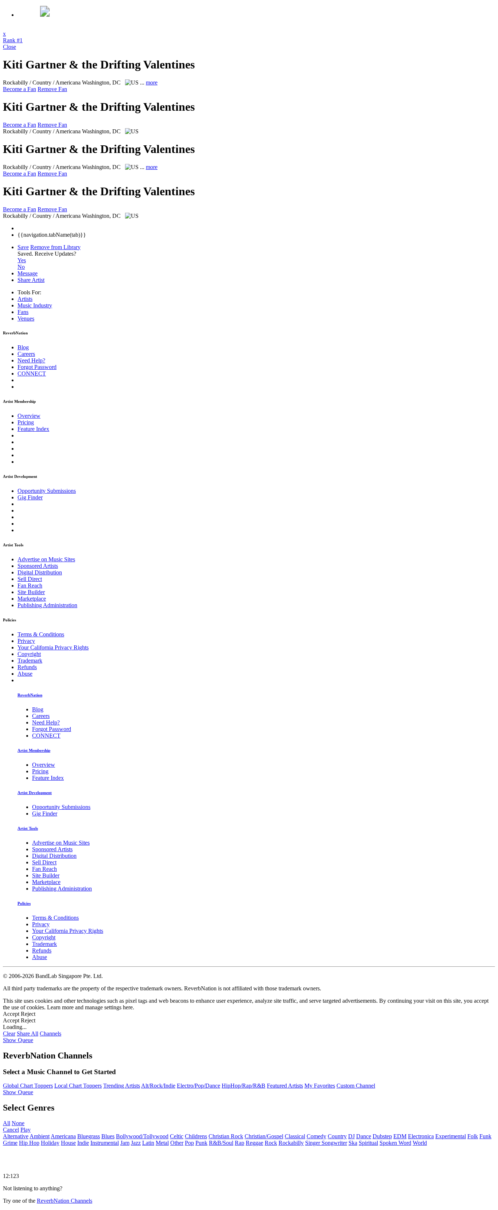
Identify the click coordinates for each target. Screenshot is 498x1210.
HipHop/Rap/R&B (243, 1086)
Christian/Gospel (264, 1136)
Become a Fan (19, 89)
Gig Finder (30, 497)
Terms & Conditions (40, 634)
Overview (28, 416)
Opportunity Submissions (46, 491)
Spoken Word (395, 1143)
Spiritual (368, 1143)
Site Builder (31, 592)
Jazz (136, 1143)
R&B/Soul (221, 1143)
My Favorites (319, 1086)
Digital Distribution (39, 572)
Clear (9, 1033)
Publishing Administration (47, 605)
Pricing (25, 422)
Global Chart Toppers (28, 1086)
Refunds (27, 667)
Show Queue (18, 1040)
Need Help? (31, 360)
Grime (10, 1143)
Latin (148, 1143)
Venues (25, 318)
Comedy (316, 1136)
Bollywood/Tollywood (142, 1136)
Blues (107, 1136)
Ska (353, 1143)
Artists (24, 299)
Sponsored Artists (37, 566)
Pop (189, 1143)
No (21, 267)
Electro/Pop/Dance (198, 1086)
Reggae (254, 1143)
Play (25, 1130)
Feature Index (33, 429)
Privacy (26, 641)
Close (9, 47)
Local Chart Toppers (78, 1086)
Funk (485, 1136)
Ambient (40, 1136)
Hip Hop (29, 1143)
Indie (83, 1143)
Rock (271, 1143)
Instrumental (104, 1143)
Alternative (15, 1136)
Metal (162, 1143)
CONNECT (31, 373)
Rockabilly (291, 1143)
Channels (50, 1033)
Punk (201, 1143)
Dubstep (382, 1136)
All (6, 1123)
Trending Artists (121, 1086)
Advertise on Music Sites (46, 559)
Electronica (421, 1136)
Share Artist (30, 280)
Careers (26, 354)
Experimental (450, 1136)
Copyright (29, 654)
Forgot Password (37, 367)
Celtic (176, 1136)
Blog (23, 347)
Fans (22, 312)
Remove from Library (55, 247)
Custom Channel (355, 1086)
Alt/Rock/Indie (158, 1086)
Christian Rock (226, 1136)
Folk (472, 1136)
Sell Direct (29, 579)
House (68, 1143)
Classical (295, 1136)
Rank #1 (13, 40)
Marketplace (31, 599)
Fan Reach (29, 585)
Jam (124, 1143)
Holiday (50, 1143)
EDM (399, 1136)
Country (337, 1136)
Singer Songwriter (326, 1143)
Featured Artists (285, 1086)
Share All (27, 1033)
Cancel (11, 1130)
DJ (351, 1136)
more (151, 82)
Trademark (29, 660)
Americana (63, 1136)
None (18, 1123)
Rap (239, 1143)
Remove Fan (52, 89)
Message (27, 273)
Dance (363, 1136)
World (420, 1143)
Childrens (196, 1136)
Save (23, 247)
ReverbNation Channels (64, 1201)
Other (176, 1143)
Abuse (24, 674)
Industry (34, 305)
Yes (21, 260)
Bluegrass (88, 1136)
